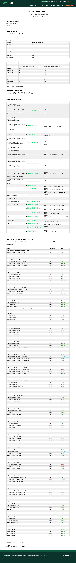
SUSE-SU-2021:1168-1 (12, 92)
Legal (16, 555)
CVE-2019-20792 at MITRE (11, 23)
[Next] (41, 16)
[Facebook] (66, 555)
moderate (22, 36)
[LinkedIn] (70, 555)
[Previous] (35, 16)
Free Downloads (70, 5)
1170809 (16, 86)
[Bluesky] (72, 555)
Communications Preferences (34, 555)
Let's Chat (45, 555)
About (28, 555)
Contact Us (63, 5)
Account (60, 1)
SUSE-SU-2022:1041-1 (12, 93)
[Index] (38, 16)
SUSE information (11, 31)
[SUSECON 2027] (45, 1)
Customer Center (53, 1)
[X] (68, 555)
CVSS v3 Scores (9, 60)
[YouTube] (63, 555)
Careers (13, 555)
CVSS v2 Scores (9, 40)
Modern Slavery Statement (21, 555)
